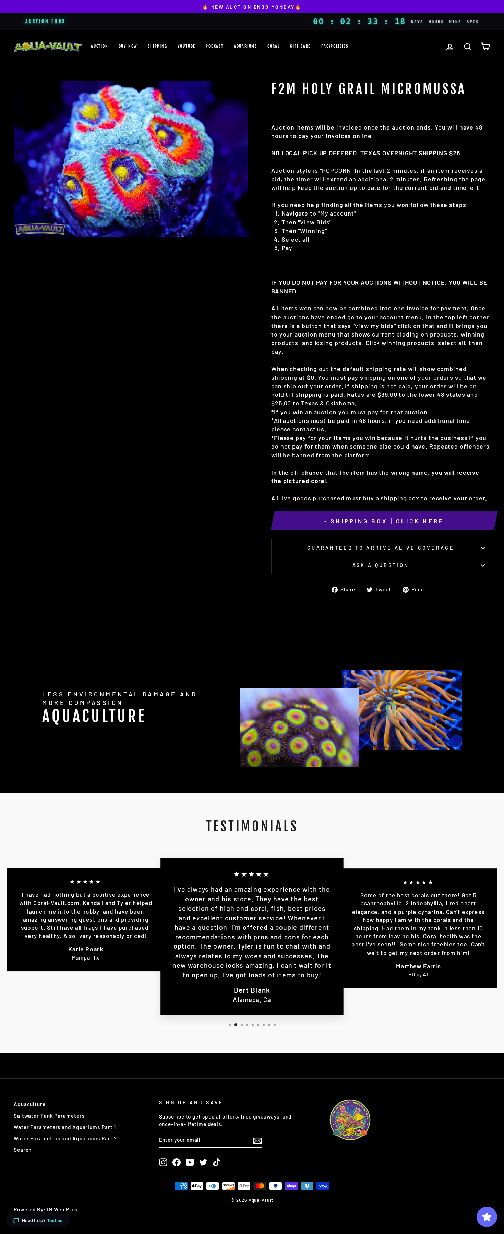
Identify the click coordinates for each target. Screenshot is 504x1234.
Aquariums (245, 46)
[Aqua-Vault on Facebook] (176, 1162)
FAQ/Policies (334, 46)
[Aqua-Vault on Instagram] (163, 1162)
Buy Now (128, 46)
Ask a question (380, 565)
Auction (99, 46)
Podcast (215, 46)
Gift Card (300, 46)
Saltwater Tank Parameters (49, 1116)
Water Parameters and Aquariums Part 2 (65, 1138)
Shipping (157, 46)
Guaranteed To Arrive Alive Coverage (380, 548)
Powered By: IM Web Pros (45, 1209)
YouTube (187, 46)
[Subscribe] (257, 1140)
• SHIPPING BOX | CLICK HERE (384, 520)
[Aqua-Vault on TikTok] (217, 1162)
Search (23, 1150)
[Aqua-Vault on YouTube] (190, 1162)
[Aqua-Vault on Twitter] (203, 1162)
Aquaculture (30, 1104)
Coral (273, 46)
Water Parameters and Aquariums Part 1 (65, 1127)
